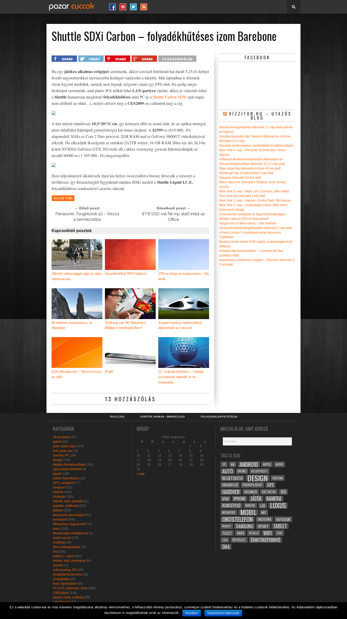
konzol (250, 505)
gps (270, 485)
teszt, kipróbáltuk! (65, 583)
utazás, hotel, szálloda (68, 597)
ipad (225, 498)
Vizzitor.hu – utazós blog (260, 116)
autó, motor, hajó (64, 446)
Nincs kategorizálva (66, 547)
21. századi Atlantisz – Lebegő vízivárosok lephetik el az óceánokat (180, 377)
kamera (273, 498)
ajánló (57, 441)
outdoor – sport (63, 556)
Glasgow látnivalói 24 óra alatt (240, 177)
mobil (248, 512)
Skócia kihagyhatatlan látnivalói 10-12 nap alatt (252, 164)
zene (279, 533)
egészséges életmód (67, 469)
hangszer (59, 487)
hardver (58, 492)
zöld (225, 540)
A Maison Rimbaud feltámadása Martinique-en (251, 159)
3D (224, 464)
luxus (56, 528)
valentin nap (61, 602)
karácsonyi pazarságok (69, 515)
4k (233, 464)
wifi (267, 533)
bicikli (242, 471)
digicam (278, 478)
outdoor (283, 519)
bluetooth (232, 478)
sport (263, 526)
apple (267, 464)
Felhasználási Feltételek (219, 416)
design (57, 460)
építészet (239, 539)
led (262, 505)
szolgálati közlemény (67, 574)
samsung (244, 526)
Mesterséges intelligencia (70, 533)
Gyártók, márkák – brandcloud (162, 416)
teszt (227, 533)
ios (283, 492)
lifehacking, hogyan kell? (70, 524)
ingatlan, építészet (65, 506)
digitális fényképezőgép (69, 464)
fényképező (230, 484)
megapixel (228, 512)
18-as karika (61, 437)
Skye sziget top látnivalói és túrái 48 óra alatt (249, 168)
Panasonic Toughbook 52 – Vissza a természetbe (87, 216)
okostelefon (237, 519)
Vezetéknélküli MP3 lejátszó (126, 274)
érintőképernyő (265, 540)
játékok (58, 510)
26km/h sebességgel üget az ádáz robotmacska (77, 276)
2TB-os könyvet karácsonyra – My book (183, 276)
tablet (280, 526)
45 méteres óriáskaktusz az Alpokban (72, 325)
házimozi (250, 491)
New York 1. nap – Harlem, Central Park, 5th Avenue (255, 200)
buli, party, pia (62, 451)
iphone (240, 498)
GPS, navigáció (63, 483)
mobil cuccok (62, 538)
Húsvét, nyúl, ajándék (68, 501)
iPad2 (109, 371)
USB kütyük (61, 593)
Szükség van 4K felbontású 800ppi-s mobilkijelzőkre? (125, 325)
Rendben (191, 613)
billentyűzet (259, 471)
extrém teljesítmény (66, 478)
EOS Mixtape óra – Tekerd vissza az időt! (76, 374)
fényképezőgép (252, 484)
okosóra (264, 519)
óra (55, 551)
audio (279, 464)
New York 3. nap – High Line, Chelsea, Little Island (254, 191)
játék (256, 498)
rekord (57, 565)
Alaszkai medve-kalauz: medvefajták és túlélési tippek (256, 145)
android (249, 464)
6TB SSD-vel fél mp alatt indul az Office (173, 216)
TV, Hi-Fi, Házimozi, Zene (70, 588)
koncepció (60, 519)
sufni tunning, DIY (65, 570)
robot (226, 526)
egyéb (57, 474)
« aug (141, 474)
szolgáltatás (61, 579)
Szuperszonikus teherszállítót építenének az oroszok (180, 325)
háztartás (59, 496)
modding (59, 542)
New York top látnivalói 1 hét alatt (242, 196)
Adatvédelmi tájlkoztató (223, 613)
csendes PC (61, 455)
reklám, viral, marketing (69, 561)
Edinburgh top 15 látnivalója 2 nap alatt (246, 173)
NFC (263, 512)
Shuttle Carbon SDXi (170, 96)
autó (227, 471)
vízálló (254, 533)
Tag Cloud (117, 416)
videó (240, 533)
